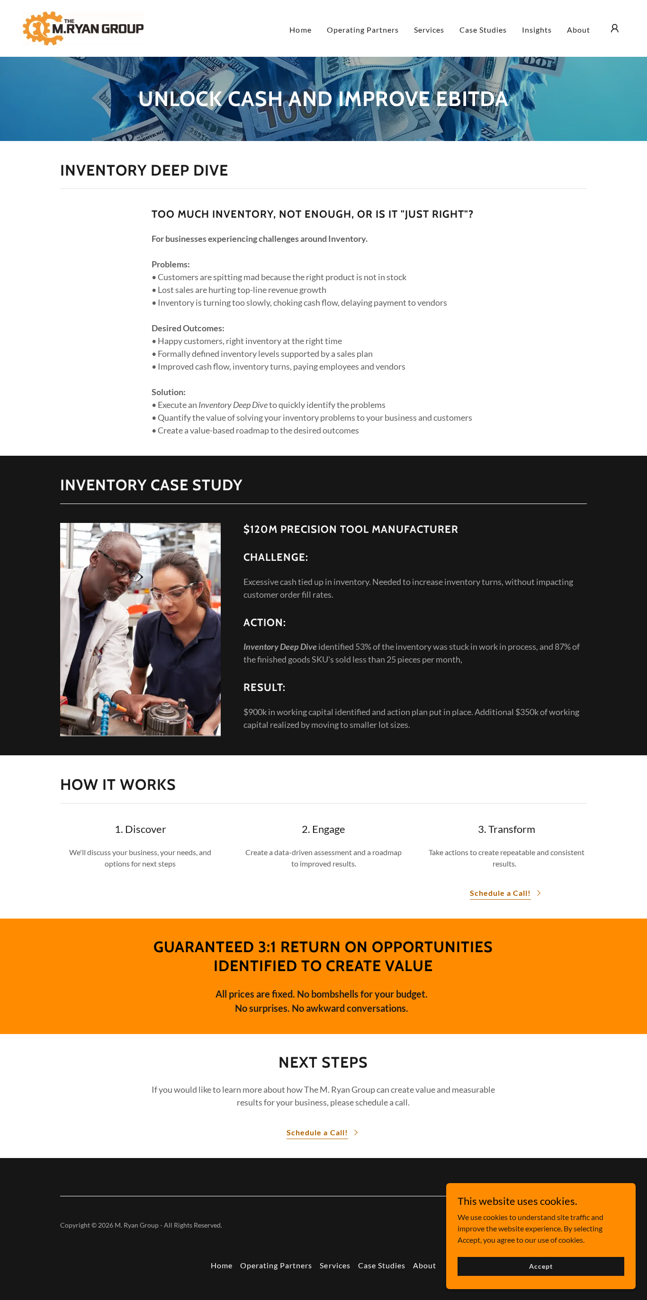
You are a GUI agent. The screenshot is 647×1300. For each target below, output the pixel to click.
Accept (540, 1266)
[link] (83, 27)
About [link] (578, 29)
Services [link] (429, 29)
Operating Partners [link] (363, 29)
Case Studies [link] (483, 29)
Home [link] (300, 29)
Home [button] (222, 1265)
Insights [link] (537, 29)
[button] (614, 28)
